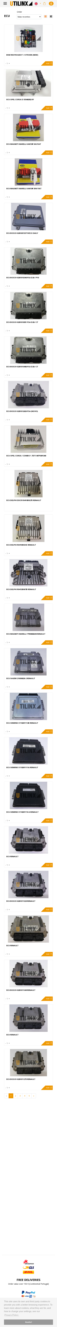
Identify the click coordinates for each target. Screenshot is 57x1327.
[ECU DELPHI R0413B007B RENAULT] (28, 573)
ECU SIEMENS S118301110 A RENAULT (22, 812)
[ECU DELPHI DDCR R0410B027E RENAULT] (28, 483)
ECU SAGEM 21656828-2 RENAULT (20, 678)
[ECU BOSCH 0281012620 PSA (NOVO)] (28, 394)
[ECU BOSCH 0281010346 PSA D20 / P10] (28, 261)
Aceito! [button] (28, 1322)
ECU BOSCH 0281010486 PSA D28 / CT (22, 367)
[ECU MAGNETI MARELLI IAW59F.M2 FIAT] (28, 127)
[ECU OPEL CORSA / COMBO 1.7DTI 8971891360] (28, 439)
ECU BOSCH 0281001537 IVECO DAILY (22, 233)
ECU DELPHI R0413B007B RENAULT (21, 589)
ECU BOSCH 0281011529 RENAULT (20, 901)
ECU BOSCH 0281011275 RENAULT (20, 1079)
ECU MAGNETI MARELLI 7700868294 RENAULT (25, 634)
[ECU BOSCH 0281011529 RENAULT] (28, 884)
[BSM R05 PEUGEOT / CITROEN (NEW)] (28, 38)
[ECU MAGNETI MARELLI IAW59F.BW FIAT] (28, 172)
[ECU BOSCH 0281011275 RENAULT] (28, 1062)
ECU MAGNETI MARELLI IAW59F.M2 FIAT (23, 144)
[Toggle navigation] (5, 3)
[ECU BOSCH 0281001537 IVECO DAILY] (28, 216)
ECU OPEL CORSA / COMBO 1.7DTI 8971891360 (26, 456)
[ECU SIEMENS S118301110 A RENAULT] (28, 795)
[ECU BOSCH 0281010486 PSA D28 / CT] (28, 350)
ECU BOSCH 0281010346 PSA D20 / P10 (22, 277)
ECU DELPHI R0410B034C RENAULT (21, 545)
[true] (51, 16)
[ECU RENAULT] (28, 840)
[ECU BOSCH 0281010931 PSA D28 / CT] (28, 305)
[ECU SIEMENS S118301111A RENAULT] (28, 751)
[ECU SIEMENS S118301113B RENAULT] (28, 706)
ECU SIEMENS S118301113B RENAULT (22, 723)
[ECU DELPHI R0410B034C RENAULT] (28, 528)
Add (47, 63)
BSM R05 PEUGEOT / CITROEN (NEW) (22, 55)
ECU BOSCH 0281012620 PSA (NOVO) (22, 411)
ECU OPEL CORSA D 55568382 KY (20, 99)
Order (19, 12)
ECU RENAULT (12, 856)
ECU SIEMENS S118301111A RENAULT (22, 767)
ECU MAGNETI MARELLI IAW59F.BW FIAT (24, 188)
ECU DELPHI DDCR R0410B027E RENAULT (23, 500)
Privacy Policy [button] (11, 1315)
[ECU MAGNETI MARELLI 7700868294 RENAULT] (28, 617)
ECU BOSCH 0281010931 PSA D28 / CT (22, 322)
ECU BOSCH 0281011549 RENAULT (20, 990)
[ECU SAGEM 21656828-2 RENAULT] (28, 662)
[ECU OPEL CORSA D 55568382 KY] (28, 83)
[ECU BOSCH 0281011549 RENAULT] (28, 973)
